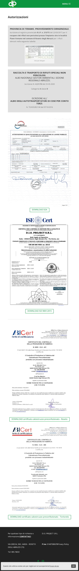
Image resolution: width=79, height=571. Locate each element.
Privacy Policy (63, 544)
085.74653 (15, 552)
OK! (73, 566)
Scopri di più (54, 566)
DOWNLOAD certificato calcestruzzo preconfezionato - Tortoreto (39, 516)
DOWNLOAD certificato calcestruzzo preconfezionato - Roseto (39, 419)
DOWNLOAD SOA (39, 209)
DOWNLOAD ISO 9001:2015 (39, 311)
